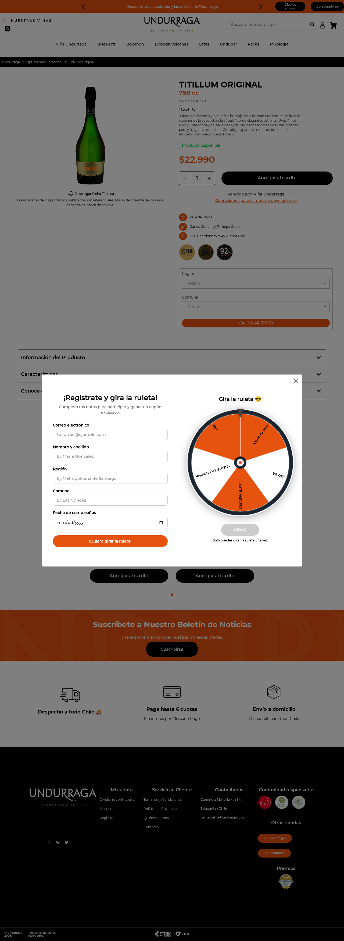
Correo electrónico (71, 425)
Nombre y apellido (71, 447)
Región (60, 469)
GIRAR (240, 529)
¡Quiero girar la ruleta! (110, 541)
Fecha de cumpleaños (74, 512)
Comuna (61, 491)
